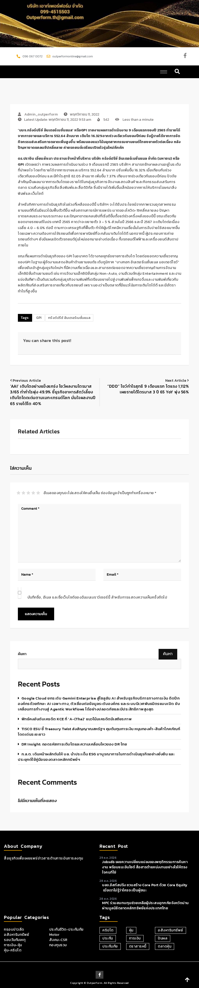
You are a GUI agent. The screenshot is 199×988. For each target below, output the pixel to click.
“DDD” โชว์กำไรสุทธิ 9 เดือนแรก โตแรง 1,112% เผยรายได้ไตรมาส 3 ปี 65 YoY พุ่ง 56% (148, 389)
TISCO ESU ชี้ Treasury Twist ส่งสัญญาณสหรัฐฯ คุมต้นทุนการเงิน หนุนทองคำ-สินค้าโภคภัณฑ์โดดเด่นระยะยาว (99, 731)
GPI (39, 317)
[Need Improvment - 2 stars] (23, 493)
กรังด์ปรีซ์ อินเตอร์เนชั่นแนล (69, 317)
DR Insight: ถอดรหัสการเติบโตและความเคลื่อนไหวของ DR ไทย (74, 744)
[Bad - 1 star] (18, 493)
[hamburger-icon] (163, 72)
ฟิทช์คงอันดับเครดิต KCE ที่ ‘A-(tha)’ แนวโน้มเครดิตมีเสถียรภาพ (77, 719)
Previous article (27, 380)
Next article (175, 380)
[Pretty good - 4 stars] (33, 493)
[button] (177, 72)
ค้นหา (22, 654)
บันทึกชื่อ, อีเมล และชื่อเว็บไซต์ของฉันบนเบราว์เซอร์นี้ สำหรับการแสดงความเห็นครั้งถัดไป (97, 597)
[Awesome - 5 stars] (38, 493)
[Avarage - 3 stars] (28, 493)
